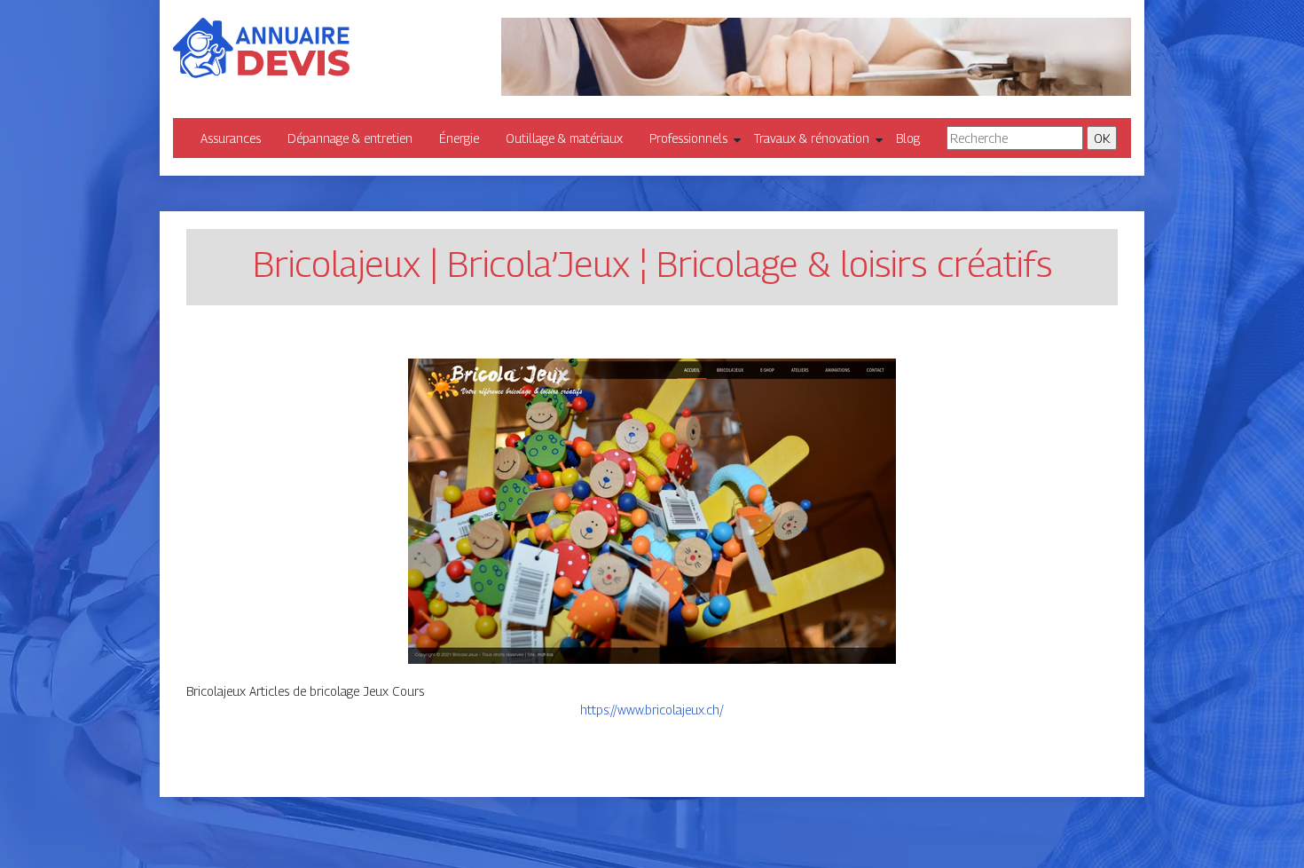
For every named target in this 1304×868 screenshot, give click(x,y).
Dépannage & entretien (349, 138)
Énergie (459, 138)
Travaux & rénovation (811, 138)
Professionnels (688, 138)
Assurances (230, 138)
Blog (908, 138)
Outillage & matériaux (564, 138)
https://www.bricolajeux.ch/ (652, 709)
